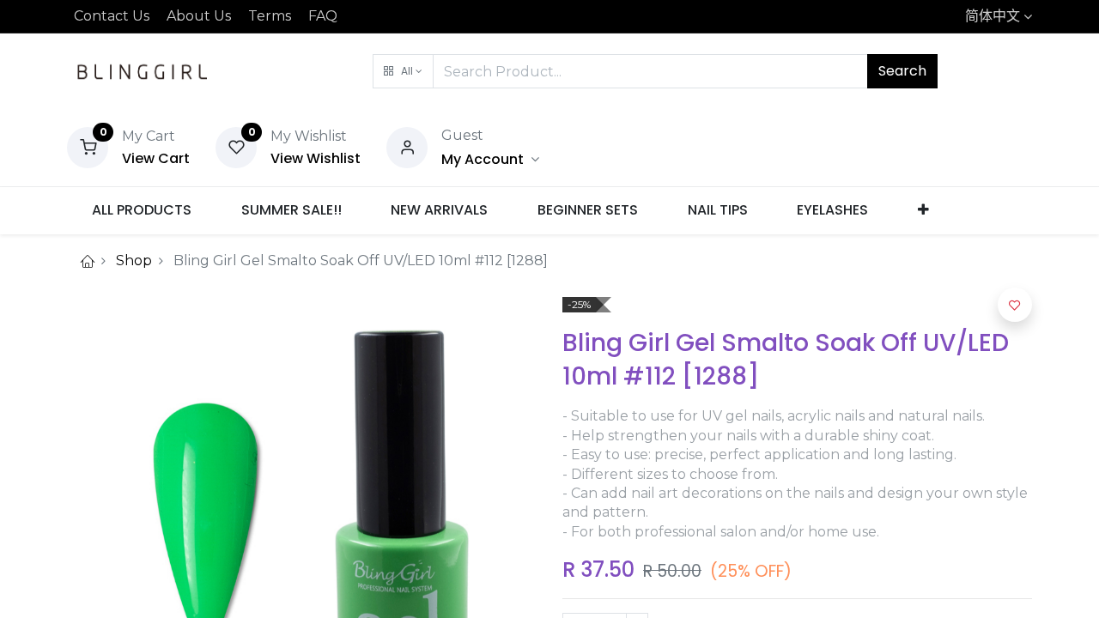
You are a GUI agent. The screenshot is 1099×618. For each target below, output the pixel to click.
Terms (269, 16)
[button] (403, 71)
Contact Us (111, 16)
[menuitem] (142, 210)
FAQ (322, 16)
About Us (199, 16)
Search (902, 71)
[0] (87, 146)
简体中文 (992, 16)
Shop (134, 260)
